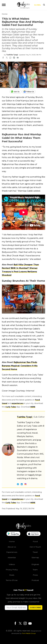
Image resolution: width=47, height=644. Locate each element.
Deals (11, 575)
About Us (12, 547)
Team (35, 569)
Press (35, 575)
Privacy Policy (12, 569)
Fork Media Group (29, 633)
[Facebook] (15, 623)
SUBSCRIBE (35, 607)
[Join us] (16, 92)
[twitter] (7, 58)
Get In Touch (35, 547)
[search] (44, 5)
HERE (32, 407)
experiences (17, 403)
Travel (35, 552)
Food (35, 541)
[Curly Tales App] (13, 534)
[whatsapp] (10, 58)
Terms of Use (12, 580)
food (37, 400)
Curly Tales (10, 407)
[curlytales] (23, 528)
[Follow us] (29, 92)
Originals (35, 564)
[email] (18, 58)
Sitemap (35, 557)
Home (4, 14)
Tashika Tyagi (12, 55)
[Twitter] (20, 623)
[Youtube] (29, 623)
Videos (12, 564)
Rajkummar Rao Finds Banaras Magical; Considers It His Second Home (19, 365)
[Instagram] (25, 623)
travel (4, 403)
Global (37, 5)
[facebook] (3, 58)
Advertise (12, 557)
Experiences (11, 552)
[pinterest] (14, 58)
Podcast (35, 580)
